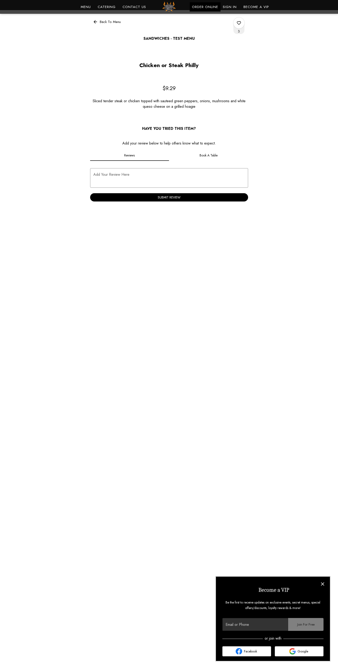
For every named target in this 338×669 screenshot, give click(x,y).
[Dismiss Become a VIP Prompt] (322, 584)
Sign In (230, 6)
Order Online (205, 6)
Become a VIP (256, 6)
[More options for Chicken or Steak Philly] (238, 22)
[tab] (129, 155)
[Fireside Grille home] (169, 7)
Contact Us (134, 6)
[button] (107, 21)
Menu (86, 6)
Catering (107, 6)
